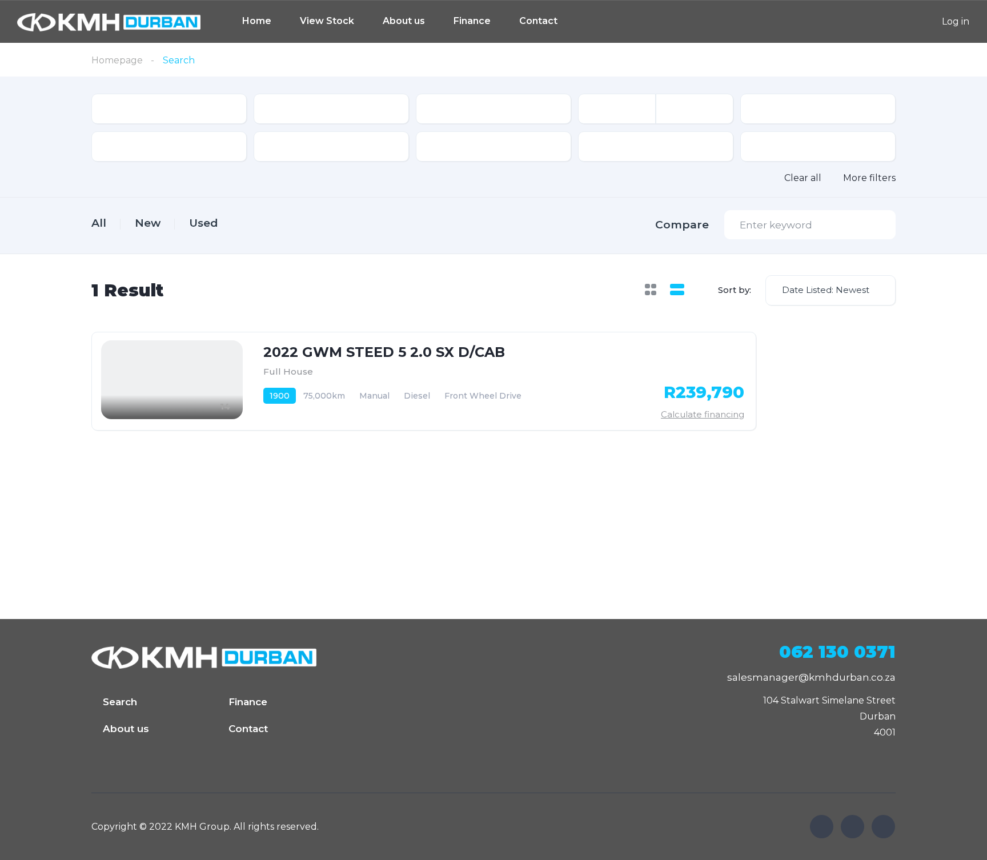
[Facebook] (821, 826)
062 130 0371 (837, 651)
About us (404, 20)
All (98, 223)
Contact (538, 20)
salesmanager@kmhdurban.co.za (811, 677)
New (148, 223)
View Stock (327, 20)
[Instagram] (883, 826)
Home (256, 20)
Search (120, 702)
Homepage (117, 60)
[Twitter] (852, 826)
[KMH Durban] (108, 21)
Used (203, 223)
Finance (472, 20)
